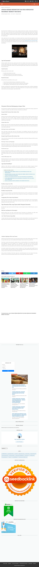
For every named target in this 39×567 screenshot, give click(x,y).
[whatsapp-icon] (33, 1)
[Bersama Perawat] (5, 1)
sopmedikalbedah (15, 457)
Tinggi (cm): (3, 367)
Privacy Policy (5, 563)
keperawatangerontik (5, 455)
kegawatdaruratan (21, 453)
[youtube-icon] (30, 1)
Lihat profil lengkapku (19, 441)
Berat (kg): (3, 364)
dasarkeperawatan (11, 453)
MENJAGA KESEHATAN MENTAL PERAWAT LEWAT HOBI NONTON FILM (17, 180)
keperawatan (27, 453)
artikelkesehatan (4, 453)
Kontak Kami (30, 563)
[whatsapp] (26, 273)
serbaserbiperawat (4, 457)
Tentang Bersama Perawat (23, 563)
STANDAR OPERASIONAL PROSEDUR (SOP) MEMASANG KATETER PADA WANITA (18, 393)
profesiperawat (32, 455)
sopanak (10, 457)
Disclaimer (9, 563)
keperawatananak (33, 453)
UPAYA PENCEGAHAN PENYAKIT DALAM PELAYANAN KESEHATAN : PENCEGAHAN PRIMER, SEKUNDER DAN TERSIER (19, 415)
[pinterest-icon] (35, 1)
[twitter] (12, 273)
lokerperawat (27, 455)
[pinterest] (19, 273)
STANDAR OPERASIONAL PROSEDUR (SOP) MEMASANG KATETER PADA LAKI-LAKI (19, 386)
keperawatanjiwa (11, 455)
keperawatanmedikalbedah (20, 455)
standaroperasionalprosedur (23, 457)
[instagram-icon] (28, 1)
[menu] (2, 4)
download (16, 453)
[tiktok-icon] (37, 1)
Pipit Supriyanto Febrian (19, 439)
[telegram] (34, 273)
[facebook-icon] (25, 1)
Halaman (34, 563)
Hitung (8, 370)
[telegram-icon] (32, 1)
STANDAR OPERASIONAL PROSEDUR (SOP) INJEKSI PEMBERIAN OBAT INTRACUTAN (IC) (18, 408)
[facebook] (5, 273)
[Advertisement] (19, 22)
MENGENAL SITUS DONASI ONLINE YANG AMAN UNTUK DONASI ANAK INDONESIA (19, 176)
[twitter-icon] (27, 1)
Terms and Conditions (15, 563)
